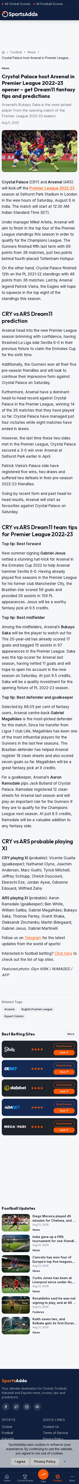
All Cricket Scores (18, 4)
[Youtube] (37, 1407)
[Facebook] (6, 1407)
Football (16, 52)
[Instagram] (27, 1407)
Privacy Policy (53, 1439)
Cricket (7, 1427)
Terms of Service (55, 1433)
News (32, 52)
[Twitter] (16, 1407)
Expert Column (13, 1016)
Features (38, 1312)
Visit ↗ (64, 1052)
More (70, 1034)
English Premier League (37, 1009)
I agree (20, 1461)
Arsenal (9, 1009)
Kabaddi (8, 1439)
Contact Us (51, 1427)
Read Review (64, 1046)
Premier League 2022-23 (52, 188)
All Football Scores (49, 4)
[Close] (65, 1462)
